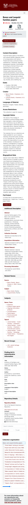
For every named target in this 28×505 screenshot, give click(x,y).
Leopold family (11, 292)
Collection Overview (8, 41)
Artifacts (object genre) (13, 306)
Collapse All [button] (7, 204)
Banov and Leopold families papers (12, 443)
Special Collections (10, 32)
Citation (10, 29)
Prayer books (11, 316)
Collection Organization (9, 43)
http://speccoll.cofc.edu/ (11, 409)
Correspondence (11, 311)
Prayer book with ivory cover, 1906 (14, 447)
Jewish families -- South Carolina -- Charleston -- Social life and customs (14, 327)
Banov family (10, 291)
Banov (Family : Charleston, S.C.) (15, 94)
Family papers (11, 313)
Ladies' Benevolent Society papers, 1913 (16, 450)
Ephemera (10, 304)
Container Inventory (8, 46)
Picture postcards (12, 315)
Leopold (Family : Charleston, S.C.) (15, 97)
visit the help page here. (12, 502)
